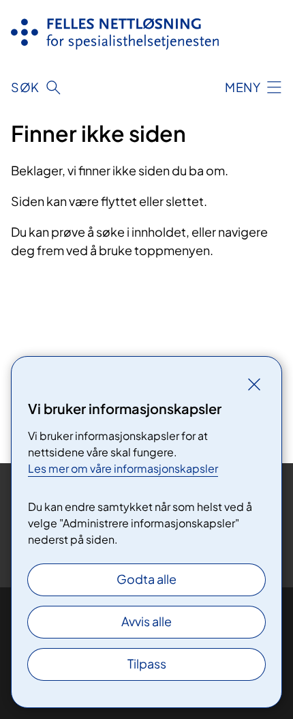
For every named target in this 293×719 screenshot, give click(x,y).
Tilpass (146, 663)
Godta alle (146, 579)
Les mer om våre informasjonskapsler (123, 468)
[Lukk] (254, 384)
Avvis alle (146, 621)
